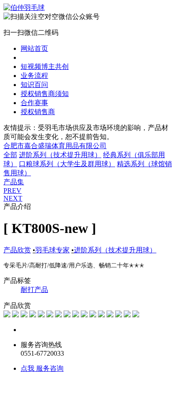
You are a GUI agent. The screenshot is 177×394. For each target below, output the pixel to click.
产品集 (13, 182)
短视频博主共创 (45, 66)
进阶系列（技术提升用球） (60, 154)
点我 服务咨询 (42, 368)
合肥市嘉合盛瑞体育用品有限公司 (55, 145)
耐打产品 (34, 289)
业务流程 (34, 75)
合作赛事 (34, 102)
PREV (12, 190)
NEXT (12, 198)
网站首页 (34, 48)
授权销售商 (38, 111)
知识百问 (34, 84)
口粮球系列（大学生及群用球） (67, 164)
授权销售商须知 (45, 93)
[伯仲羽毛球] (24, 7)
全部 (10, 154)
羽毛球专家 (52, 250)
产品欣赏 (34, 57)
